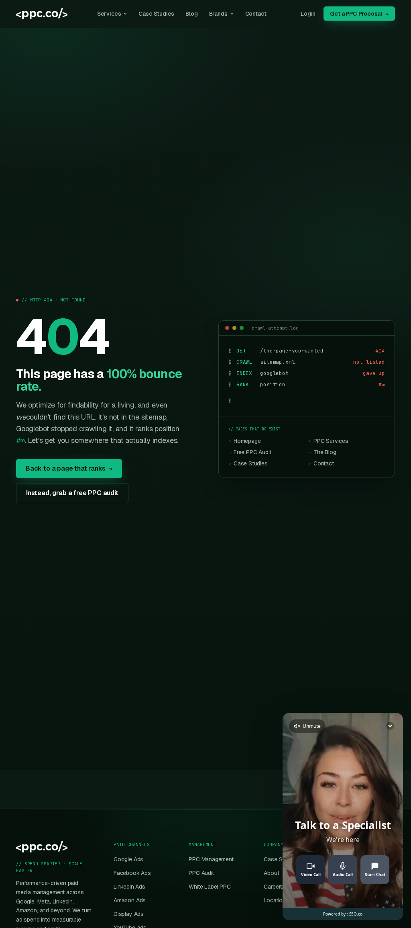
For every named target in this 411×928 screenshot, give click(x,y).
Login (308, 13)
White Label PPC (209, 886)
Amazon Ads (130, 900)
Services (109, 13)
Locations (276, 900)
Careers (273, 886)
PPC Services (328, 441)
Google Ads (128, 859)
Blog (191, 13)
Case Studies (156, 13)
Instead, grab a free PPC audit (72, 493)
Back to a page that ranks (69, 468)
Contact (256, 13)
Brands (218, 13)
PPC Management (211, 859)
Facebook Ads (132, 873)
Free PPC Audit (249, 452)
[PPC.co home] (41, 13)
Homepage (244, 441)
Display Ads (129, 914)
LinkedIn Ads (129, 886)
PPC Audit (201, 873)
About (271, 873)
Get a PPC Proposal (359, 13)
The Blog (322, 452)
